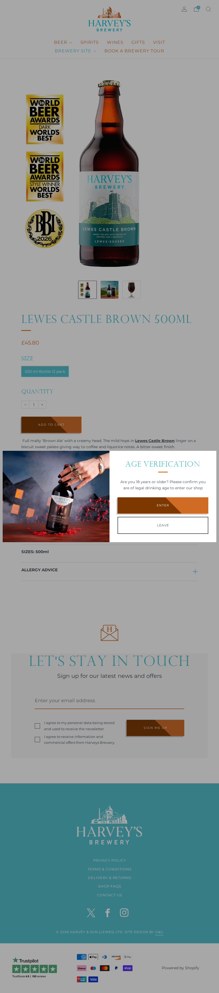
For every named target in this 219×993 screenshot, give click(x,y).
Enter (163, 505)
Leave (163, 525)
